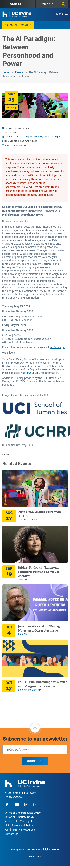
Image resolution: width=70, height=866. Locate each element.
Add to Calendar (16, 145)
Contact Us (11, 834)
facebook (8, 804)
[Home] (25, 783)
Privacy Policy (35, 856)
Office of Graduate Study (19, 817)
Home (5, 72)
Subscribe (35, 761)
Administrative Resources (20, 829)
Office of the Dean (17, 128)
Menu (59, 13)
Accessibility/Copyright (18, 821)
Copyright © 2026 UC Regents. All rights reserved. (35, 849)
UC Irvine (15, 3)
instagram (26, 804)
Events (19, 72)
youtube (17, 804)
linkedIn (35, 804)
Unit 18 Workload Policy (19, 825)
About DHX (11, 132)
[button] (35, 728)
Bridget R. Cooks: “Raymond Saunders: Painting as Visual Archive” (38, 572)
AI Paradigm (57, 347)
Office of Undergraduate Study (23, 812)
